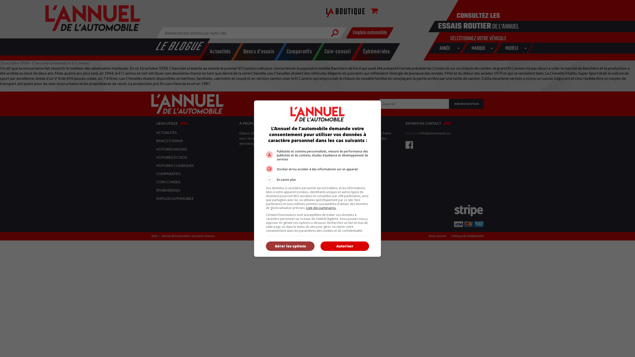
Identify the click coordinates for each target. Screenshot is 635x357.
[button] (317, 179)
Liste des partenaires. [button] (321, 208)
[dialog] (317, 178)
